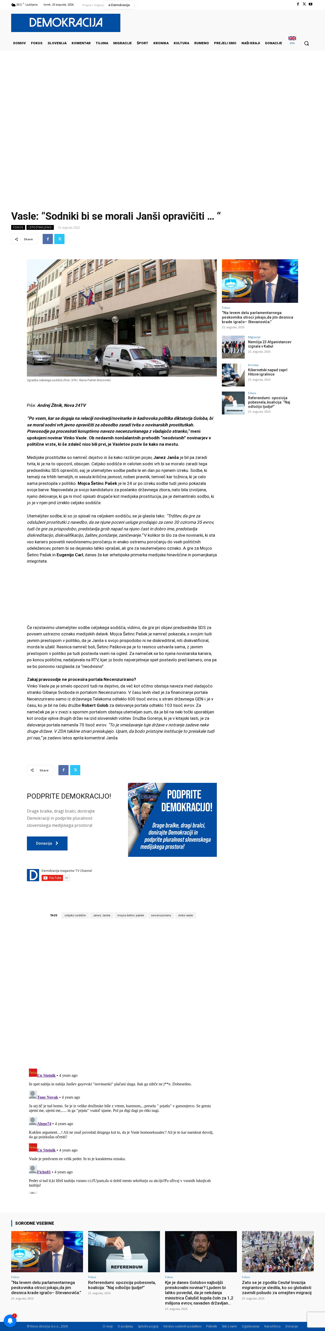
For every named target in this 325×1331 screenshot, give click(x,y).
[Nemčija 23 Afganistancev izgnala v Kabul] (233, 347)
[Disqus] (122, 993)
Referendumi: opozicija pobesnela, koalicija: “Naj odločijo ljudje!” (269, 402)
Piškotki (211, 1326)
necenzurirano (161, 915)
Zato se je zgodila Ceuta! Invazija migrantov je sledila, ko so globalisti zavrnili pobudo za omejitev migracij (277, 1287)
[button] (306, 43)
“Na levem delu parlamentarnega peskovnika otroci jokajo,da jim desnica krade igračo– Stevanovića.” (257, 317)
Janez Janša (101, 915)
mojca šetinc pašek (130, 915)
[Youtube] (310, 4)
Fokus (18, 227)
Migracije (254, 337)
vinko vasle (185, 915)
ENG (292, 43)
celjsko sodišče (75, 915)
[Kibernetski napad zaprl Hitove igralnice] (233, 375)
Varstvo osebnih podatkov (182, 1326)
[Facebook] (298, 4)
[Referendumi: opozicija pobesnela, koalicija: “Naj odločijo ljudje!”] (233, 403)
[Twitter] (304, 4)
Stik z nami (229, 1326)
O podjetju (125, 1326)
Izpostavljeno (40, 227)
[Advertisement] (162, 101)
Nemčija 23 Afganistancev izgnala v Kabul (269, 344)
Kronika (253, 365)
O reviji (108, 1326)
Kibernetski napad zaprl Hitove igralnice (267, 372)
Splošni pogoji (148, 1326)
